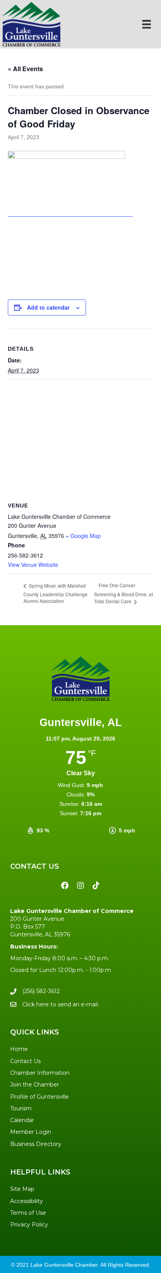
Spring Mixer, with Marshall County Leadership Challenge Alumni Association (55, 593)
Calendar (22, 1120)
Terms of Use (28, 1212)
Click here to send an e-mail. (60, 1004)
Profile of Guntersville (39, 1096)
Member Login (30, 1131)
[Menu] (146, 24)
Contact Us (25, 1061)
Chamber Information (40, 1072)
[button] (65, 885)
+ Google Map (83, 536)
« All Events (25, 68)
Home (19, 1048)
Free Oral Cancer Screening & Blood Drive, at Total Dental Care (123, 593)
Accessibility (26, 1201)
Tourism (21, 1108)
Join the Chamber (34, 1084)
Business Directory (35, 1143)
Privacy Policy (29, 1224)
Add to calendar (48, 307)
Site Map (22, 1188)
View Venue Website (33, 564)
